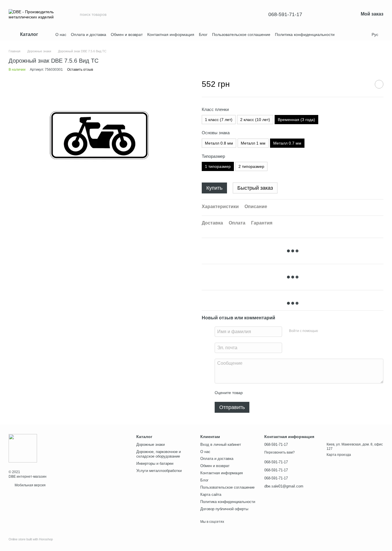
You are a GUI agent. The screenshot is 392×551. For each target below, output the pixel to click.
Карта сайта (210, 494)
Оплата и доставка (88, 34)
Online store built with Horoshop (31, 539)
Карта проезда (339, 455)
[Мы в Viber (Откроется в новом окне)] (356, 34)
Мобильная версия (30, 485)
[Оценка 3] (270, 392)
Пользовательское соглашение (241, 34)
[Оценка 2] (261, 392)
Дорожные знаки (150, 444)
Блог (203, 34)
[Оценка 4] (279, 392)
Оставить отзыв (80, 70)
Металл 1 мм (253, 143)
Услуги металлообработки (159, 471)
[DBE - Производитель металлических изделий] (23, 448)
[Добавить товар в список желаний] (379, 84)
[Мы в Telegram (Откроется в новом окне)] (350, 34)
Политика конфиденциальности (305, 34)
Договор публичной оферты (224, 509)
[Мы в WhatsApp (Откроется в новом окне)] (363, 34)
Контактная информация (170, 34)
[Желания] (324, 14)
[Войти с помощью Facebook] (324, 330)
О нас (60, 34)
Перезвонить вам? (279, 452)
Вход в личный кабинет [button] (220, 444)
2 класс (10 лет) (255, 119)
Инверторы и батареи (154, 463)
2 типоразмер (251, 166)
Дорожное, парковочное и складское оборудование (158, 454)
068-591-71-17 (285, 14)
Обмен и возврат (127, 34)
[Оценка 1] (252, 392)
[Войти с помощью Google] (333, 330)
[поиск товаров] (246, 14)
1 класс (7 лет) (218, 119)
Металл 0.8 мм (219, 143)
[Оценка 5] (289, 392)
